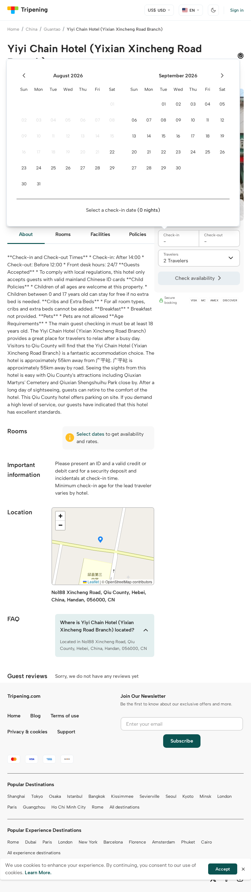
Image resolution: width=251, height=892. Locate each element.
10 (39, 136)
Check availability (195, 278)
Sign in (237, 10)
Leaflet (93, 581)
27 (82, 168)
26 (68, 168)
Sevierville (149, 796)
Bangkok (96, 796)
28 (97, 168)
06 (82, 120)
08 (112, 120)
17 (38, 152)
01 (112, 104)
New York (88, 842)
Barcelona (113, 842)
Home (13, 29)
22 (112, 152)
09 (24, 136)
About (26, 234)
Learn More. (38, 872)
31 (38, 184)
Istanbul (74, 796)
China (31, 29)
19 (68, 152)
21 (97, 152)
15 (112, 136)
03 (38, 120)
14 (97, 136)
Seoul (171, 796)
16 (24, 152)
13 (82, 136)
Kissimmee (122, 796)
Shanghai (16, 796)
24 (38, 168)
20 (82, 152)
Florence (137, 842)
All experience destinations (34, 852)
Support (66, 732)
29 (112, 168)
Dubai (30, 842)
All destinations (125, 807)
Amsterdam (163, 842)
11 (53, 136)
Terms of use (65, 716)
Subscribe (181, 741)
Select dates (90, 434)
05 (68, 120)
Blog (35, 716)
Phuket (188, 842)
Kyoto (187, 796)
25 (53, 168)
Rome (97, 807)
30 (24, 184)
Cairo (206, 842)
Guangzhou (34, 807)
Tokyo (37, 796)
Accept (222, 869)
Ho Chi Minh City (68, 807)
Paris (12, 807)
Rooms (63, 234)
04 (53, 120)
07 (97, 120)
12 (68, 136)
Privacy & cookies (27, 732)
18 (53, 152)
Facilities (100, 234)
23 (23, 168)
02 (24, 120)
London (224, 796)
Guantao (52, 29)
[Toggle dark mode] (213, 10)
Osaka (55, 796)
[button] (100, 540)
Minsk (205, 796)
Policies (137, 234)
